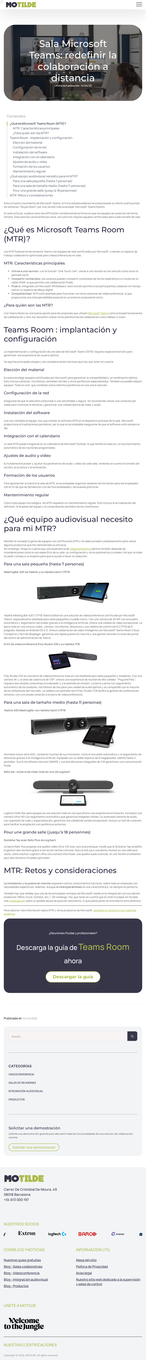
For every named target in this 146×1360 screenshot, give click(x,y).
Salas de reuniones (22, 1082)
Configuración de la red (29, 147)
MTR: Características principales (36, 128)
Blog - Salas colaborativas (23, 1266)
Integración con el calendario (34, 157)
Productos (17, 1099)
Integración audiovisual (26, 1091)
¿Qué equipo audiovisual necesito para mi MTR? (44, 176)
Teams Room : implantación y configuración (41, 138)
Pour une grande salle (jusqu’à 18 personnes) (45, 190)
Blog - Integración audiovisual (26, 1279)
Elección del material (27, 142)
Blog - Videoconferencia (22, 1273)
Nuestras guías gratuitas (22, 1260)
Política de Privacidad (92, 1266)
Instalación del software (30, 152)
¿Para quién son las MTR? (31, 133)
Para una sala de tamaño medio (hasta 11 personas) (49, 186)
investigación (17, 901)
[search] (132, 1036)
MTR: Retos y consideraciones (31, 195)
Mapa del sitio (86, 1260)
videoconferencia (80, 549)
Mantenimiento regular (29, 171)
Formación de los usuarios (31, 166)
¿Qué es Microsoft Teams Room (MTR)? (38, 123)
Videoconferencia (21, 1074)
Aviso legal (84, 1273)
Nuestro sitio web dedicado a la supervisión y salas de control (108, 1281)
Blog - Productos (16, 1286)
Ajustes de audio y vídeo (30, 162)
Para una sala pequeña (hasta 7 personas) (42, 181)
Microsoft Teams (98, 313)
